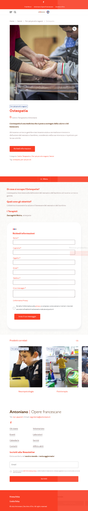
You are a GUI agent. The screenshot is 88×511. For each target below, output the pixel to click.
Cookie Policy (14, 501)
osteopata (16, 160)
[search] (15, 12)
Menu (45, 179)
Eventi (12, 434)
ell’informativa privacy (30, 471)
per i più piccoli (26, 160)
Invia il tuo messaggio (27, 317)
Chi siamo (14, 428)
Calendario (14, 440)
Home (12, 21)
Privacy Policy (15, 497)
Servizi (19, 21)
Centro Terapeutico (24, 156)
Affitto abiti (38, 446)
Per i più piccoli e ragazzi (34, 21)
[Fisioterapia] (62, 366)
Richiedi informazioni (22, 149)
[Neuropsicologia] (26, 366)
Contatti (13, 446)
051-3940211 (18, 417)
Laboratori (38, 434)
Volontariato (38, 428)
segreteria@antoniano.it (40, 417)
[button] (74, 29)
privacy (38, 306)
